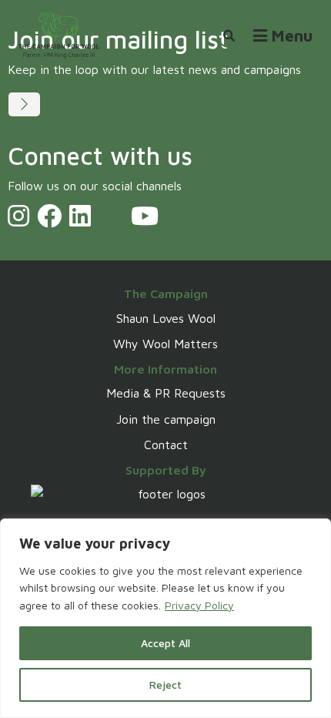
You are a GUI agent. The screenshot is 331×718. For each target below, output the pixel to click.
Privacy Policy (199, 605)
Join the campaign (166, 419)
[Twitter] (111, 215)
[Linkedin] (80, 215)
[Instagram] (18, 215)
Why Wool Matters (165, 344)
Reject (165, 684)
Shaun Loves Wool (166, 318)
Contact (166, 444)
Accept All (165, 642)
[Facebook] (49, 215)
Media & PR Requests (166, 393)
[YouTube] (145, 215)
